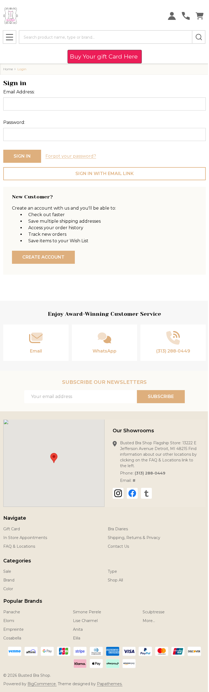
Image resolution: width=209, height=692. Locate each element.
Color (8, 588)
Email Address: (19, 91)
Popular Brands (22, 601)
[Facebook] (132, 493)
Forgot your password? (70, 156)
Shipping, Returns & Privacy (134, 537)
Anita (78, 629)
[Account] (172, 16)
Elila (76, 638)
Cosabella (12, 638)
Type (112, 571)
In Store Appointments (25, 537)
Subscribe (161, 396)
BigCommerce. (42, 683)
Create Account (43, 257)
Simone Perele (87, 612)
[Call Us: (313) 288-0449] (186, 16)
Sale (7, 571)
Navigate (14, 518)
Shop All (115, 580)
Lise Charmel (85, 620)
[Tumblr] (146, 493)
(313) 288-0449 (150, 473)
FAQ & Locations (19, 546)
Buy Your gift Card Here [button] (104, 56)
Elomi (8, 620)
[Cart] (199, 16)
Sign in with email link (104, 173)
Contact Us (118, 546)
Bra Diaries (118, 528)
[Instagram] (118, 493)
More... (149, 620)
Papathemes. (109, 683)
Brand (8, 580)
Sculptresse (154, 612)
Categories (17, 561)
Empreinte (13, 629)
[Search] (198, 37)
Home (8, 69)
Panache (11, 612)
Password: (14, 122)
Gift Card (11, 528)
